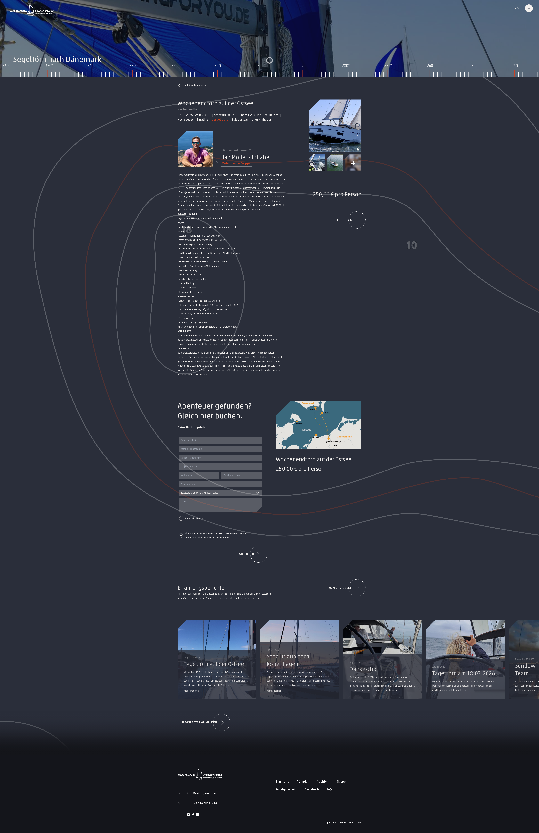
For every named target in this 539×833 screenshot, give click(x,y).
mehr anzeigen (191, 690)
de (515, 8)
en (519, 8)
